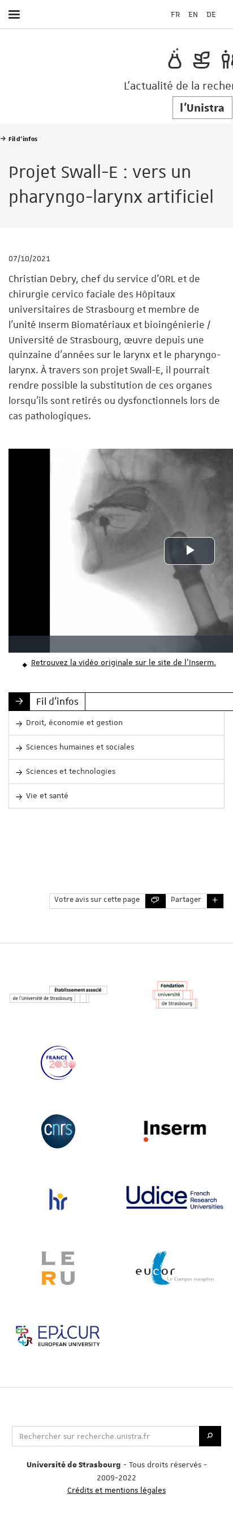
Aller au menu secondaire (201, 44)
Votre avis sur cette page (97, 900)
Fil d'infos (57, 701)
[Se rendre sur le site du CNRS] (58, 1131)
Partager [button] (186, 900)
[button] (215, 901)
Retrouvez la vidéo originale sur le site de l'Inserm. (123, 662)
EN (193, 14)
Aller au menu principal (185, 44)
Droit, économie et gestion (74, 722)
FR (175, 14)
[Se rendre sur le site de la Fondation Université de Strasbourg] (175, 995)
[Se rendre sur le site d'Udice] (175, 1197)
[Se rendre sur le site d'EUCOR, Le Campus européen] (175, 1268)
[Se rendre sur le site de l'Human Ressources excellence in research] (58, 1199)
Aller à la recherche (219, 44)
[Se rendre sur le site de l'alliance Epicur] (58, 1336)
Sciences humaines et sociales (80, 747)
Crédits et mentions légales (116, 1490)
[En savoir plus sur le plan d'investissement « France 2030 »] (58, 1063)
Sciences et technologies (70, 771)
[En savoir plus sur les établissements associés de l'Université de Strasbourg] (58, 994)
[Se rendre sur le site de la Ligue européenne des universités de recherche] (58, 1268)
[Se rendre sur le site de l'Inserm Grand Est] (175, 1131)
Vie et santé (47, 795)
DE (211, 14)
